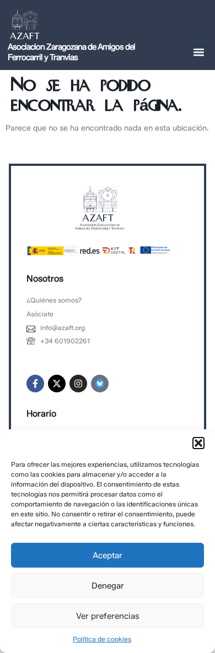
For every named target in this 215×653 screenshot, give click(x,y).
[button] (198, 443)
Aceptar (107, 555)
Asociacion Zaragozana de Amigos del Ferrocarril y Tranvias (71, 52)
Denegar (108, 586)
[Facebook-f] (35, 383)
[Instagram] (78, 383)
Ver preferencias (107, 616)
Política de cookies (102, 639)
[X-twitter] (57, 383)
